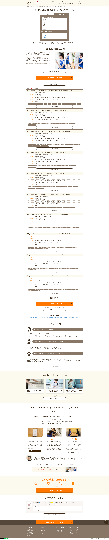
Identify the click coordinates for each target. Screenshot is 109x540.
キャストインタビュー (78, 1)
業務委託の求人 (61, 1)
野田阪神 (77, 317)
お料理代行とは (45, 530)
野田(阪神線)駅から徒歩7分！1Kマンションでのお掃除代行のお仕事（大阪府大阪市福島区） (48, 110)
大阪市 (53, 6)
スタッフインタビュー (31, 533)
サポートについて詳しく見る (42, 464)
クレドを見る (36, 450)
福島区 (56, 6)
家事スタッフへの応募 (74, 529)
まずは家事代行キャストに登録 (54, 77)
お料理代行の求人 (59, 531)
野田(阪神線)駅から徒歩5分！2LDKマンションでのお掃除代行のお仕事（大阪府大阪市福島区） (49, 131)
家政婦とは (44, 533)
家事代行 (44, 35)
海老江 (43, 317)
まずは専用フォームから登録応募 (54, 522)
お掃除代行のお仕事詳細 (54, 71)
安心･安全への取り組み (78, 3)
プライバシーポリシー (74, 532)
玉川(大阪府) (71, 317)
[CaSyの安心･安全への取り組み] (54, 469)
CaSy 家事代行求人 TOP (30, 6)
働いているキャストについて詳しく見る (65, 464)
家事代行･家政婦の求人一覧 (39, 6)
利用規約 (72, 533)
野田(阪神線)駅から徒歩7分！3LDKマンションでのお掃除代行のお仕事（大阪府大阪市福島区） (49, 234)
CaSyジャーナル (53, 398)
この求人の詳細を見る (54, 106)
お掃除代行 (46, 6)
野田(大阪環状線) (33, 317)
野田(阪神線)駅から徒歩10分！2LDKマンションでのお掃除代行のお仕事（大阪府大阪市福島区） (49, 276)
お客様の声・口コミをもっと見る (54, 514)
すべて (44, 33)
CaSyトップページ (30, 527)
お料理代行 (45, 37)
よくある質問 (61, 3)
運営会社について (73, 530)
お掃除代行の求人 (59, 530)
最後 (57, 297)
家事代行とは (54, 1)
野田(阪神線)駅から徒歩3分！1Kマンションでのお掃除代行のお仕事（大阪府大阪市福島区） (48, 173)
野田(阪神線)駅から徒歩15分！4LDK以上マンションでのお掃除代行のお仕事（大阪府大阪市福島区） (50, 90)
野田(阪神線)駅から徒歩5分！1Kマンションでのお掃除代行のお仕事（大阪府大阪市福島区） (48, 152)
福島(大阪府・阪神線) (58, 317)
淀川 (40, 317)
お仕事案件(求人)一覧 (69, 3)
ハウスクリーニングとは (46, 531)
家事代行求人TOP (54, 84)
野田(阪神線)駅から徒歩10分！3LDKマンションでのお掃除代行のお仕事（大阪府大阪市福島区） (49, 194)
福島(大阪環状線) (49, 317)
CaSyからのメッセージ (69, 1)
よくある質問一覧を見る (54, 366)
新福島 (65, 317)
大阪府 (50, 6)
